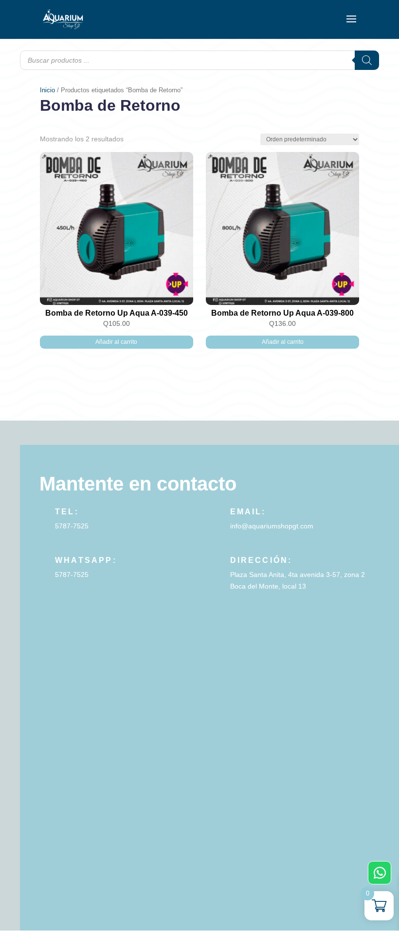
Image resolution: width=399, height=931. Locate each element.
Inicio (47, 90)
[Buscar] (367, 60)
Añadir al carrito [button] (116, 342)
